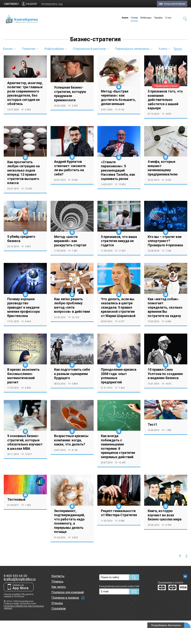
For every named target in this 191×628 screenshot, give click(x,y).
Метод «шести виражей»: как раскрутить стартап (70, 241)
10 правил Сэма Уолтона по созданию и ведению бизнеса (165, 374)
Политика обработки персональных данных (24, 607)
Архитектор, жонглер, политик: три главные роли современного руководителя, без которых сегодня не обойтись (25, 93)
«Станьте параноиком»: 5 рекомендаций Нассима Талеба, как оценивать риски (118, 170)
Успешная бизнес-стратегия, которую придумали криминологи (70, 93)
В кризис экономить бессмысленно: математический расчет (23, 376)
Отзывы (57, 603)
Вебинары (145, 17)
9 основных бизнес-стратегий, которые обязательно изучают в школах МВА (25, 442)
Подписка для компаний (67, 592)
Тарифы (158, 17)
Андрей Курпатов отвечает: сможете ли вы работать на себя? (70, 168)
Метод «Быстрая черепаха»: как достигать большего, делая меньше (118, 97)
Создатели (58, 608)
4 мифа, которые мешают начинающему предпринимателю (163, 168)
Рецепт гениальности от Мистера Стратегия (119, 513)
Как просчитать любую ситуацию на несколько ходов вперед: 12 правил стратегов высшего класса (23, 172)
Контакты (58, 576)
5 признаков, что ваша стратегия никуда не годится (119, 241)
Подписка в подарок (65, 597)
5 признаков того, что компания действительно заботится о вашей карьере (165, 99)
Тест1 (152, 424)
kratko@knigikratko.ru (20, 579)
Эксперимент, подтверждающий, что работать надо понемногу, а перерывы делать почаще (69, 521)
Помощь (57, 581)
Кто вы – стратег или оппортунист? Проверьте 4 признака (165, 241)
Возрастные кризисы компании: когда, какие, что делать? (71, 440)
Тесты (177, 49)
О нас (168, 17)
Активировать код (51, 3)
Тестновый (16, 499)
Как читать (58, 587)
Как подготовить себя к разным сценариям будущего (72, 374)
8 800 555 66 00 (15, 576)
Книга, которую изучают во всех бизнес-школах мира (164, 515)
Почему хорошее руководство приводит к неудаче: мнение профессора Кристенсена (23, 307)
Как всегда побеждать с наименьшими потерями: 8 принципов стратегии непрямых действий (118, 446)
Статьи (134, 17)
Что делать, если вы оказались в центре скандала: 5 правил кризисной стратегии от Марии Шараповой (118, 307)
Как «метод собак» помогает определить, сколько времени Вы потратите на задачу (165, 307)
